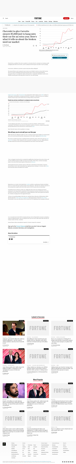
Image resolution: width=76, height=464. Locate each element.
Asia (23, 452)
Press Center (65, 446)
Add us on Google (59, 57)
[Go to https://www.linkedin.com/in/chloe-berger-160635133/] (9, 239)
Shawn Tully (36, 435)
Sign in (72, 18)
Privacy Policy (43, 448)
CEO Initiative (35, 450)
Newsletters (54, 427)
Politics (29, 452)
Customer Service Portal (44, 446)
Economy (29, 427)
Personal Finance (35, 454)
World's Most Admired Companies (15, 454)
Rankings (50, 21)
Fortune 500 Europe (14, 450)
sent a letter (44, 197)
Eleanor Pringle (7, 435)
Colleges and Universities (38, 365)
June (33, 126)
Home (19, 21)
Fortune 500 (28, 21)
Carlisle (28, 184)
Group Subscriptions (55, 454)
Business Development (55, 452)
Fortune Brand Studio (55, 446)
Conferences (35, 452)
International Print (43, 454)
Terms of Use (26, 461)
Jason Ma (30, 435)
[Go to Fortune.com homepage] (38, 18)
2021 (42, 94)
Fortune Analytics (54, 448)
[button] (19, 21)
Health (29, 446)
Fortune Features (20, 226)
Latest (23, 21)
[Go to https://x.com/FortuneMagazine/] (64, 461)
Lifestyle (45, 21)
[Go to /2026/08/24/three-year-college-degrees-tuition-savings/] (38, 356)
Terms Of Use (43, 450)
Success (5, 28)
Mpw (34, 448)
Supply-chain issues (12, 94)
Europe (23, 454)
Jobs (58, 365)
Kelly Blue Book (43, 136)
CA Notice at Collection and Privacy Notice (36, 461)
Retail (29, 448)
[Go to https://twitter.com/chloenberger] (12, 239)
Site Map (64, 452)
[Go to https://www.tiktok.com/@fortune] (70, 461)
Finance (32, 21)
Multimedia (55, 21)
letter (47, 166)
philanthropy (11, 365)
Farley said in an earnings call (22, 197)
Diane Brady (54, 432)
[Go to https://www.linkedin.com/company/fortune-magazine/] (66, 461)
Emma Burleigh (31, 343)
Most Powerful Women (14, 452)
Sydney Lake (6, 373)
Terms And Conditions (66, 450)
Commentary (35, 446)
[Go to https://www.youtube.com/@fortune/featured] (72, 461)
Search (6, 18)
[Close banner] (66, 55)
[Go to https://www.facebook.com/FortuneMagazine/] (62, 461)
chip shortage (22, 94)
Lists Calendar (13, 457)
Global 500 (12, 448)
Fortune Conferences (55, 450)
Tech (36, 21)
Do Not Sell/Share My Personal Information (46, 461)
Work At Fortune (65, 448)
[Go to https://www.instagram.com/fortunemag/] (68, 461)
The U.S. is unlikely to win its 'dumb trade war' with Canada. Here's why (62, 429)
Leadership (41, 21)
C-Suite (4, 427)
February (33, 162)
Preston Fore (6, 345)
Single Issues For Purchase (44, 452)
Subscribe (66, 18)
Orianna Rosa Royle (56, 345)
